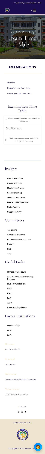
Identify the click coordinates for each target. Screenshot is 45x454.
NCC (9, 249)
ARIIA (9, 303)
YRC (9, 254)
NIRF (9, 289)
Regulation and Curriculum (18, 88)
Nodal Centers (13, 207)
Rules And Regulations (17, 308)
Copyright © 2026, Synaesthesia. (23, 448)
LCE (9, 335)
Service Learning (14, 193)
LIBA (9, 330)
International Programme (17, 202)
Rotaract (10, 244)
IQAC (9, 293)
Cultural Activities (14, 183)
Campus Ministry (14, 212)
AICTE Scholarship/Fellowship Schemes (20, 278)
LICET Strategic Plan (16, 284)
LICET (28, 423)
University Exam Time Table (19, 94)
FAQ (9, 298)
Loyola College (13, 326)
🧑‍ (38, 447)
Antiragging (12, 230)
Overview (11, 83)
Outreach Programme (16, 198)
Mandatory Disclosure (16, 272)
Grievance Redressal (16, 235)
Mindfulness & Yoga (15, 188)
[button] (31, 10)
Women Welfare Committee (19, 239)
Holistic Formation (15, 178)
